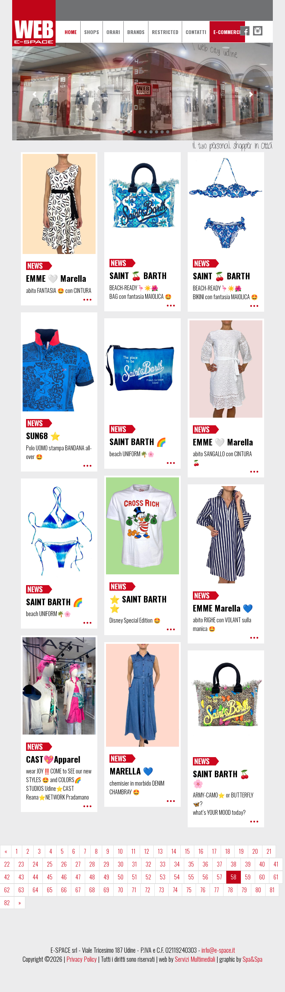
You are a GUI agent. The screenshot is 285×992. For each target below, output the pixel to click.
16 (200, 851)
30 (120, 864)
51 (134, 877)
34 (177, 864)
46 (64, 877)
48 (92, 877)
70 (120, 890)
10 (120, 851)
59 (248, 877)
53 (162, 877)
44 (35, 877)
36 (205, 864)
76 (202, 890)
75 (189, 890)
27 (78, 864)
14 (173, 851)
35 (191, 864)
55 (191, 877)
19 (241, 851)
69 (106, 890)
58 (233, 877)
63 (21, 890)
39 (248, 864)
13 (160, 851)
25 (49, 864)
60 (262, 877)
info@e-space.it (218, 949)
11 (133, 851)
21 (269, 851)
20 (255, 851)
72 (147, 890)
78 (230, 890)
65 (49, 890)
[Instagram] (257, 30)
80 (258, 890)
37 (219, 864)
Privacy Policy (81, 959)
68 (92, 890)
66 (64, 890)
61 (276, 877)
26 (64, 864)
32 (148, 864)
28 (92, 864)
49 (106, 877)
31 (134, 864)
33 (162, 864)
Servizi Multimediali (195, 959)
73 (161, 890)
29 (106, 864)
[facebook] (245, 30)
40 (262, 864)
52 (148, 877)
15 (187, 851)
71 (134, 890)
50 (120, 877)
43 (21, 877)
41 (276, 864)
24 (35, 864)
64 (35, 890)
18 (227, 851)
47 (78, 877)
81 (272, 890)
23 (21, 864)
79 (244, 890)
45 (49, 877)
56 (205, 877)
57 (219, 877)
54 (177, 877)
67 (78, 890)
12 (146, 851)
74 (175, 890)
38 (233, 864)
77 (216, 890)
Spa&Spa (252, 959)
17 (214, 851)
